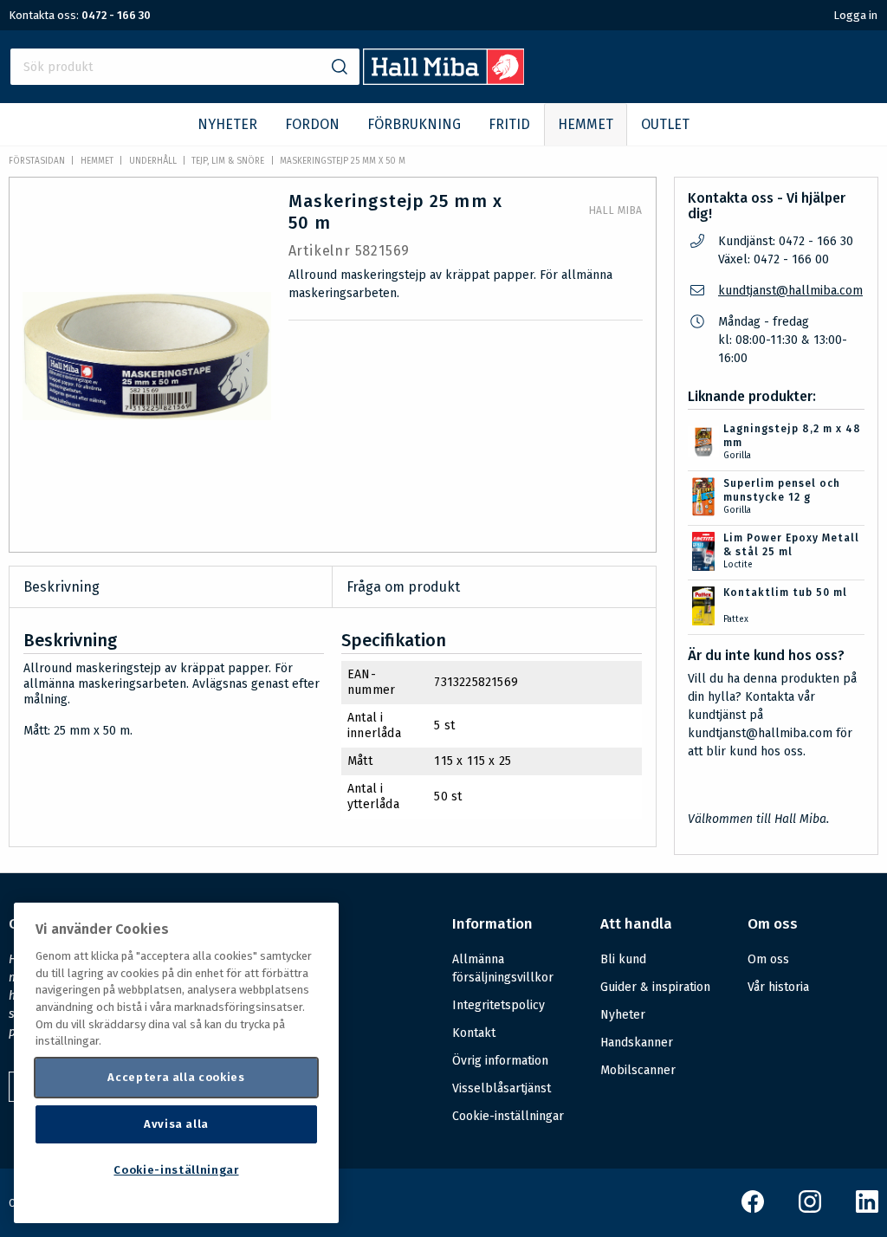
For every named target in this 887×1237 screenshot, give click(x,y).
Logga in (855, 15)
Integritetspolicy (498, 1005)
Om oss (768, 959)
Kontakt (473, 1033)
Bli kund (623, 959)
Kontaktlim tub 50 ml (785, 592)
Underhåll (153, 161)
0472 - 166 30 (116, 15)
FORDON (312, 124)
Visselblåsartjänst (501, 1088)
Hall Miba (616, 210)
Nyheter (622, 1014)
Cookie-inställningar (508, 1117)
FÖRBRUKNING (414, 124)
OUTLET (665, 124)
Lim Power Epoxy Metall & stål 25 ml (791, 545)
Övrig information (500, 1060)
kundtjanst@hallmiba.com (790, 290)
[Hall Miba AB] (444, 80)
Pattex (735, 619)
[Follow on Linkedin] (867, 1208)
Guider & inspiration (655, 987)
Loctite (738, 565)
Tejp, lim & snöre (227, 161)
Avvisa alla (176, 1123)
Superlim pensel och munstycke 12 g (781, 490)
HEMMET (585, 124)
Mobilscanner (638, 1070)
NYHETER (227, 124)
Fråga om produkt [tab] (403, 587)
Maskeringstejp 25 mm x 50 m (342, 161)
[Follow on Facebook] (752, 1208)
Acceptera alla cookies (175, 1077)
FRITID (509, 124)
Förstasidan (37, 161)
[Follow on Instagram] (810, 1208)
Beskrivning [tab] (61, 587)
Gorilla (737, 455)
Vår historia (778, 987)
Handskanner (636, 1042)
